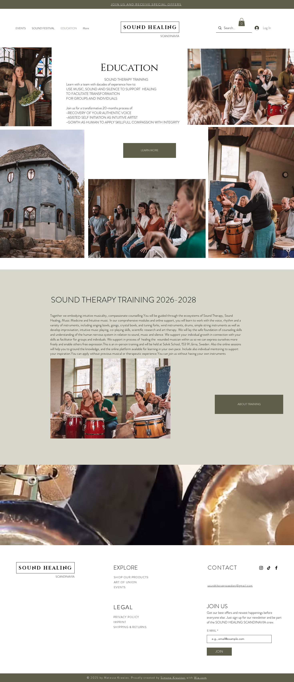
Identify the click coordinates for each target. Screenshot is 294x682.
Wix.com (200, 678)
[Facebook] (276, 567)
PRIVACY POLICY (126, 617)
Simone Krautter (173, 678)
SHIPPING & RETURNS (130, 627)
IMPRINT (119, 622)
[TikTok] (268, 567)
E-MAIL (211, 630)
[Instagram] (261, 567)
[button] (146, 4)
